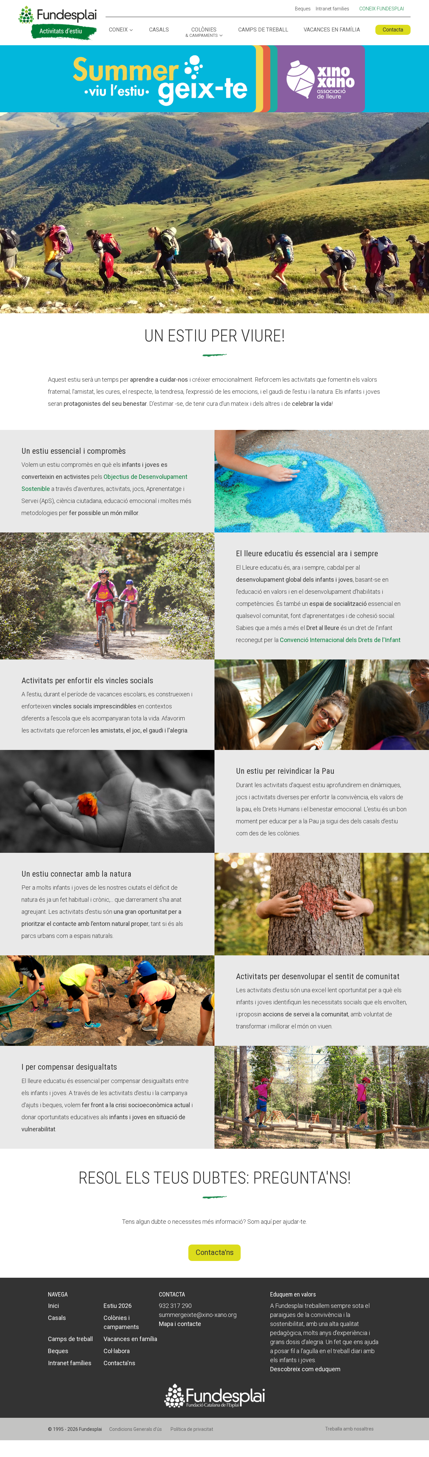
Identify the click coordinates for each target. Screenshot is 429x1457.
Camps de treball (263, 30)
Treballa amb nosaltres (349, 1429)
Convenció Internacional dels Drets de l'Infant (340, 639)
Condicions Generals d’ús (135, 1429)
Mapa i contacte (180, 1323)
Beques (303, 9)
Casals (159, 30)
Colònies (201, 32)
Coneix (118, 30)
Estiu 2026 (118, 1305)
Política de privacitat (192, 1429)
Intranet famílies (332, 9)
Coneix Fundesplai (381, 8)
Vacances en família (332, 30)
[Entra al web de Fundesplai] (214, 1395)
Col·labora (117, 1350)
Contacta (393, 29)
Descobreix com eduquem (305, 1369)
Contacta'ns (215, 1252)
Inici (53, 1305)
